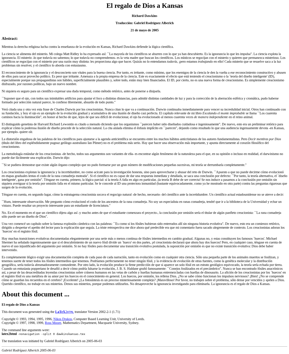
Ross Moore (53, 323)
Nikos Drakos (62, 319)
